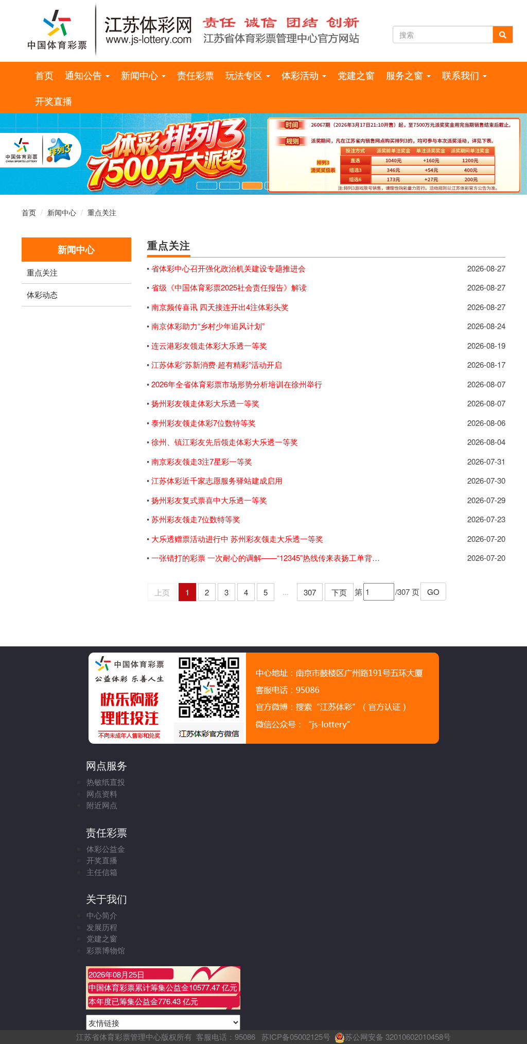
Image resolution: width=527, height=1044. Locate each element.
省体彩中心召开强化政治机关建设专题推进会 (228, 268)
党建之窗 (356, 74)
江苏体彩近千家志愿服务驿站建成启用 (217, 480)
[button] (207, 185)
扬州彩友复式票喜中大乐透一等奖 (209, 499)
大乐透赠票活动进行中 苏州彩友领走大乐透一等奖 (237, 538)
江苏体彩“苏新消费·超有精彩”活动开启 (216, 364)
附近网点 (101, 804)
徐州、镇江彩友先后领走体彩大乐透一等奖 (224, 441)
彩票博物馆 (105, 950)
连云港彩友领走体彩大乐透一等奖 (209, 345)
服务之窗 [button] (406, 74)
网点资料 (101, 793)
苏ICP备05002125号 (295, 1036)
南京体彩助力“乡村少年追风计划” (208, 325)
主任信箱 (101, 871)
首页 (44, 74)
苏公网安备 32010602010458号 (398, 1036)
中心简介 (101, 915)
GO (433, 591)
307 (310, 592)
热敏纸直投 (105, 781)
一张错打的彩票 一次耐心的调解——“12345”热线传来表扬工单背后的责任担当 (284, 557)
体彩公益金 (105, 848)
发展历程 (101, 926)
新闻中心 (61, 212)
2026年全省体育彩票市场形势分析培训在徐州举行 (236, 384)
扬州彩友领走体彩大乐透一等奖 (205, 403)
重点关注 (101, 212)
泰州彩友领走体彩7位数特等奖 (203, 422)
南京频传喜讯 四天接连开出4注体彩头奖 (220, 306)
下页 (339, 592)
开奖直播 (53, 100)
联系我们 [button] (462, 74)
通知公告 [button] (84, 74)
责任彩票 (195, 74)
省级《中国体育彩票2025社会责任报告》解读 (229, 287)
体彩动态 (42, 294)
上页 (162, 592)
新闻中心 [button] (141, 74)
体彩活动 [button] (301, 74)
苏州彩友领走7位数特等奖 (195, 519)
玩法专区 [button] (245, 74)
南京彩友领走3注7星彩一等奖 (201, 461)
